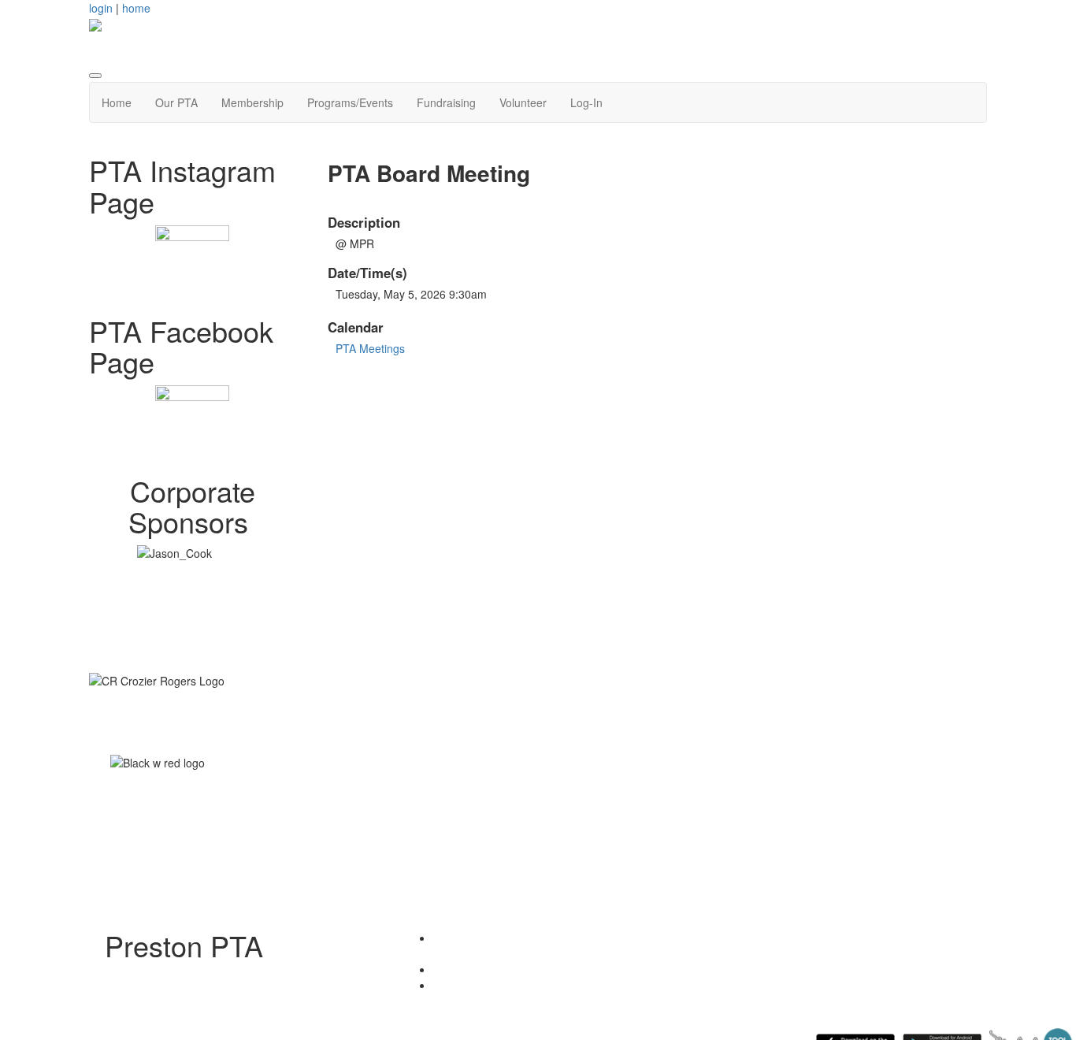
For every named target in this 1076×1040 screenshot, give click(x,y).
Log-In (586, 102)
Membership (252, 102)
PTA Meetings (370, 348)
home (136, 8)
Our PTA (176, 102)
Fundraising (446, 102)
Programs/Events (350, 102)
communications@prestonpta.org (553, 985)
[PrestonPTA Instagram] (192, 262)
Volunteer (523, 102)
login (101, 8)
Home (117, 102)
